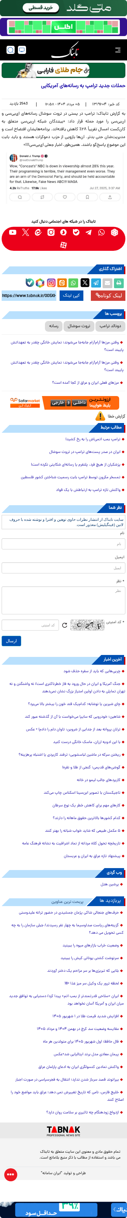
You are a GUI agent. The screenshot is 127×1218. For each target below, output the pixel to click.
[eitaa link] (38, 232)
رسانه (53, 326)
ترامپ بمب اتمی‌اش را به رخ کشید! (92, 439)
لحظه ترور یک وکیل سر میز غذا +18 (91, 984)
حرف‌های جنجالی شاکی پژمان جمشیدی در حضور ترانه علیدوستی (69, 913)
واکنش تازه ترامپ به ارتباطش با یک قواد (88, 490)
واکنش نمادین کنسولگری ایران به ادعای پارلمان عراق (78, 1067)
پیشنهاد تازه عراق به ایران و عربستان (92, 856)
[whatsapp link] (102, 232)
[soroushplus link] (64, 232)
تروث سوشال (79, 326)
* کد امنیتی (115, 622)
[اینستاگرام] (50, 282)
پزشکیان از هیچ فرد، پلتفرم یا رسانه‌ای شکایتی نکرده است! (75, 465)
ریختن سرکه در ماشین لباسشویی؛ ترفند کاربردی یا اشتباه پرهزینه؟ (69, 755)
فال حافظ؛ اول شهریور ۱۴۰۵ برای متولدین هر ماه (81, 1042)
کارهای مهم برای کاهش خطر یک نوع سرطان (86, 806)
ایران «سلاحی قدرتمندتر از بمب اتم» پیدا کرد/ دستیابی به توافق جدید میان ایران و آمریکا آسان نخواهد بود (66, 1000)
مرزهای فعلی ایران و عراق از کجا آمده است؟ (85, 383)
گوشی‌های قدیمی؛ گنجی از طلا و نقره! (91, 768)
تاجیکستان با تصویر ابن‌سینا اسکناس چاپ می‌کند (82, 793)
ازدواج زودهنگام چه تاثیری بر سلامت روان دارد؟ (82, 1113)
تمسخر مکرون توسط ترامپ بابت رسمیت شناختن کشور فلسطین (70, 478)
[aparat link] (64, 245)
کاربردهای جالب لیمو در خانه (98, 780)
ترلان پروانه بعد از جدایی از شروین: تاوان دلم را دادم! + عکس (73, 730)
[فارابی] (63, 70)
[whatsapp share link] (73, 283)
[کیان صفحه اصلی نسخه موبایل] (63, 1210)
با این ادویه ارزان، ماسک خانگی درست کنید (86, 742)
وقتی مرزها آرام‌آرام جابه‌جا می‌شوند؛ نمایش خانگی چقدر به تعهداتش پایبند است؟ (67, 346)
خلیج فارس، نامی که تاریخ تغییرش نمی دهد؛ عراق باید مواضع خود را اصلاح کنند (67, 1096)
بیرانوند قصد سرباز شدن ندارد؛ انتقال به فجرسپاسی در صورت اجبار (67, 1080)
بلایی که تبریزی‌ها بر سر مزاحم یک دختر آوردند (83, 971)
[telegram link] (89, 232)
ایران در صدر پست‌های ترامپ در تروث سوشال (84, 452)
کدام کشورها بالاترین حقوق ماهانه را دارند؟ (86, 818)
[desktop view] (22, 50)
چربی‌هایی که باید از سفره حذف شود (92, 671)
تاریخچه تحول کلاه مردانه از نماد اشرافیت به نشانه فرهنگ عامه (71, 844)
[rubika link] (114, 232)
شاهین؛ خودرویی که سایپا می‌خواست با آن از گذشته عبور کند (72, 717)
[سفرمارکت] (63, 403)
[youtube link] (13, 232)
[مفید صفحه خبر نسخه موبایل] (63, 27)
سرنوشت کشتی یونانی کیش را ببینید (90, 958)
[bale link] (76, 232)
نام (122, 533)
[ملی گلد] (63, 8)
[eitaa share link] (62, 283)
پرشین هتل (110, 885)
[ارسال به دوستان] (107, 283)
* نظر (120, 581)
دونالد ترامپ (110, 326)
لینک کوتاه (111, 295)
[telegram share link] (96, 283)
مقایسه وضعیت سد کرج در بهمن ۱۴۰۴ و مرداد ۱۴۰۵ (78, 1029)
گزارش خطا (116, 417)
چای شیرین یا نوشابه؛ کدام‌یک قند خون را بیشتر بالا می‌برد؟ (74, 704)
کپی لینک (71, 295)
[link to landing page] (65, 50)
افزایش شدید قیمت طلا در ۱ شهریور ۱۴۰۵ (85, 1016)
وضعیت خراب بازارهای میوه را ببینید (91, 946)
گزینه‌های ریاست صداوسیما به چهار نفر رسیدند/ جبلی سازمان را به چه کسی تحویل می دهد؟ (67, 929)
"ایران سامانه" (51, 1173)
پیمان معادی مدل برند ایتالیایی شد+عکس (86, 1055)
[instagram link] (51, 232)
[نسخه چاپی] (119, 283)
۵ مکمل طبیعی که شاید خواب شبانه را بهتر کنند (82, 831)
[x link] (25, 232)
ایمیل (119, 557)
